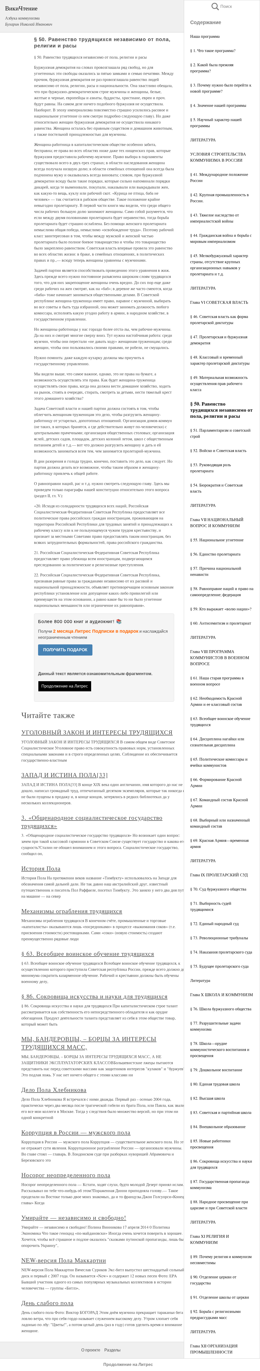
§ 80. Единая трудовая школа (215, 1083)
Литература (200, 980)
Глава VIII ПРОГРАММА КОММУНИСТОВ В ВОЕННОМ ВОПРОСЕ (219, 657)
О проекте (90, 1350)
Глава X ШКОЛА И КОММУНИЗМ (221, 994)
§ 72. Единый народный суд (214, 923)
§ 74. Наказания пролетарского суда (221, 952)
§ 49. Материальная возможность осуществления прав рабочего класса (219, 383)
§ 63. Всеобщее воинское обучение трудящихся (87, 953)
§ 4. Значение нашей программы (218, 105)
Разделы (112, 1350)
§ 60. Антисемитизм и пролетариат (220, 623)
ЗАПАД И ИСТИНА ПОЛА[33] (64, 775)
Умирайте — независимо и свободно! (73, 1217)
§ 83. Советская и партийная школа (220, 1112)
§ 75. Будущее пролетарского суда (219, 966)
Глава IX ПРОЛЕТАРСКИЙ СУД (219, 874)
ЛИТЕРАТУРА (203, 139)
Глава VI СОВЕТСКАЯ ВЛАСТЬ (219, 302)
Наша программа (205, 36)
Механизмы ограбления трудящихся (71, 911)
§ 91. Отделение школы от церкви (219, 1297)
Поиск (221, 6)
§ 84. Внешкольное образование (218, 1126)
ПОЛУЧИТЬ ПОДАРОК (65, 650)
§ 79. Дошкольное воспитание (216, 1069)
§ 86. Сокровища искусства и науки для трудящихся (94, 996)
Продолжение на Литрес (64, 686)
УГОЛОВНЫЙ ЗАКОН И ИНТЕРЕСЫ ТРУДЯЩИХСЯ (97, 732)
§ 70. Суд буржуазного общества (218, 889)
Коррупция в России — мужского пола (76, 1132)
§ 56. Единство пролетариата (215, 554)
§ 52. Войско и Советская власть (218, 450)
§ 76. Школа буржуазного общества (220, 1008)
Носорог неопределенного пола (65, 1175)
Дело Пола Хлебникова (54, 1089)
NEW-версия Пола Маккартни (63, 1260)
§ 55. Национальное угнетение (216, 539)
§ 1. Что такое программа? (212, 50)
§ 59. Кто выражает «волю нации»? (220, 608)
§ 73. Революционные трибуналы (219, 937)
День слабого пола (47, 1303)
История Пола (41, 868)
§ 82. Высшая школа (207, 1098)
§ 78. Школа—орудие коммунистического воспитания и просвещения (219, 1049)
